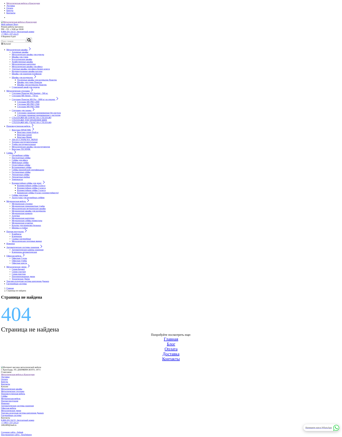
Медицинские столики (22, 204)
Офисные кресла (19, 263)
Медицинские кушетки (22, 223)
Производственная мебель (13, 394)
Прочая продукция (9, 401)
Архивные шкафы (20, 52)
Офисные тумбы (19, 261)
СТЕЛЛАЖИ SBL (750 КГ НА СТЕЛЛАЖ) (31, 122)
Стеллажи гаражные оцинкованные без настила (39, 113)
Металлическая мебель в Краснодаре (23, 3)
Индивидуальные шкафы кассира (27, 71)
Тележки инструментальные (25, 142)
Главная (171, 339)
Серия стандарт (19, 272)
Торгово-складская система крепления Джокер (27, 281)
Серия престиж (19, 274)
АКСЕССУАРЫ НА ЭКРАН (25, 139)
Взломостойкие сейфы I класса (31, 185)
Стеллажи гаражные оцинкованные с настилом (38, 115)
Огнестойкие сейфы (21, 165)
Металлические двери (11, 410)
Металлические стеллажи (12, 391)
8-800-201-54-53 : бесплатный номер (17, 31)
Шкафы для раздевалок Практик (32, 85)
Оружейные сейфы (20, 155)
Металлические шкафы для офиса (27, 66)
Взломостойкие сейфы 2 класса (31, 188)
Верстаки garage (24, 135)
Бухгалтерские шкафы (22, 59)
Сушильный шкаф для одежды (26, 87)
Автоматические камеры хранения (27, 250)
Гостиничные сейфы (21, 172)
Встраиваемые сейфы (21, 167)
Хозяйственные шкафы (22, 62)
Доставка (10, 6)
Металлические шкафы (11, 389)
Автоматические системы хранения (17, 406)
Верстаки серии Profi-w (27, 132)
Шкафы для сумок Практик (29, 82)
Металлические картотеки (24, 64)
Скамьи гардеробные (21, 239)
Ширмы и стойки (20, 228)
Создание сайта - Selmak (12, 432)
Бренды (9, 10)
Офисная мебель (8, 408)
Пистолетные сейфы (21, 158)
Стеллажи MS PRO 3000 (28, 107)
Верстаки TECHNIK (21, 149)
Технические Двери (21, 279)
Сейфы (4, 396)
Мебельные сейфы (20, 162)
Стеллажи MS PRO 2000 (28, 102)
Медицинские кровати (22, 213)
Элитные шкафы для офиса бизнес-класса (31, 69)
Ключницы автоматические (24, 252)
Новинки (10, 243)
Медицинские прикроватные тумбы (28, 206)
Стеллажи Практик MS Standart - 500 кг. (30, 93)
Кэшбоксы (16, 234)
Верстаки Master (24, 137)
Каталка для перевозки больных (26, 225)
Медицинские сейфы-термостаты (27, 220)
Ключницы (17, 236)
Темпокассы (17, 179)
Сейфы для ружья (20, 195)
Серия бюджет (18, 269)
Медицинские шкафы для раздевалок (29, 211)
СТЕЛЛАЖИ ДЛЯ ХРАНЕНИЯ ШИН (29, 120)
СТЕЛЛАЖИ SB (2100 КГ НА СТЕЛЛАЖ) (31, 117)
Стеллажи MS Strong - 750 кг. (25, 96)
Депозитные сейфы (20, 174)
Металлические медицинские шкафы (29, 208)
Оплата (9, 8)
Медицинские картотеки (23, 218)
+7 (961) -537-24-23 (9, 34)
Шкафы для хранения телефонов (27, 74)
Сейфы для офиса (20, 160)
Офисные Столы (19, 258)
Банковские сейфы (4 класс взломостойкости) (38, 193)
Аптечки (16, 216)
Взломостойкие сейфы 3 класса (31, 190)
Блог (171, 344)
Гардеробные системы (16, 284)
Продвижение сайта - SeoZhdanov (16, 435)
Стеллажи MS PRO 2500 (28, 104)
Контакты (10, 13)
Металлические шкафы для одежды (28, 54)
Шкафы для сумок (20, 57)
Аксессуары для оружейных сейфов (28, 197)
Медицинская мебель (10, 398)
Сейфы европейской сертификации (28, 170)
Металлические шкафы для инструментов (31, 147)
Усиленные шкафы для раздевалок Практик (37, 80)
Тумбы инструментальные (24, 144)
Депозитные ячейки (21, 177)
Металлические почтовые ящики (27, 241)
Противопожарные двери (23, 276)
